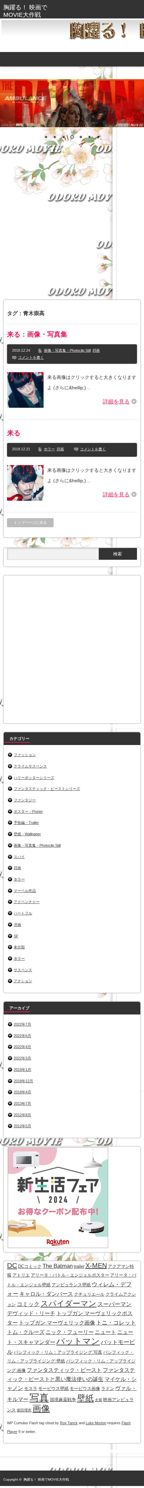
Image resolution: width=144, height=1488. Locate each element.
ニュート (105, 1332)
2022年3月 (22, 1058)
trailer (79, 1266)
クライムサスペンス (30, 766)
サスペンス (23, 970)
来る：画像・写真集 (37, 334)
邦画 (96, 350)
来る (13, 433)
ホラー (49, 449)
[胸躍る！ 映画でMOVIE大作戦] (32, 11)
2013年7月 (22, 1103)
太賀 (98, 1400)
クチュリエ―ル (89, 1294)
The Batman (58, 1265)
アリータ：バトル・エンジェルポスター (70, 1275)
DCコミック (30, 1266)
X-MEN (96, 1265)
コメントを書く (31, 357)
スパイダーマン (68, 1303)
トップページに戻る (30, 522)
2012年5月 (22, 1126)
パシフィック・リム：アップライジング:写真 (58, 1352)
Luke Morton (96, 1423)
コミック (28, 1304)
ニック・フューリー (70, 1332)
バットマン (78, 1341)
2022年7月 (22, 1024)
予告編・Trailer (26, 823)
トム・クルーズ (26, 1332)
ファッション (25, 755)
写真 (39, 1397)
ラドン (107, 1388)
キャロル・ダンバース (46, 1294)
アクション (23, 981)
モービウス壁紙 (53, 1388)
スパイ (19, 857)
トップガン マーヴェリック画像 (57, 1323)
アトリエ (21, 1275)
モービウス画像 (85, 1388)
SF (16, 936)
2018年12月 (23, 1081)
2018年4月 (22, 1092)
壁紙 (85, 1398)
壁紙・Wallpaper (27, 834)
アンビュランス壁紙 (71, 1284)
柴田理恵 (24, 1410)
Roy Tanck (69, 1423)
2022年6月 (22, 1036)
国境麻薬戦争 (63, 1399)
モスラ (30, 1388)
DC (12, 1265)
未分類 (19, 947)
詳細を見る (116, 401)
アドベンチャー (27, 902)
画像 (41, 1408)
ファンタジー (25, 800)
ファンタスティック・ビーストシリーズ (47, 789)
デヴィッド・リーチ (31, 1313)
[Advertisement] (72, 226)
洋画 (17, 925)
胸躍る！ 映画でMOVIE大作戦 (46, 1479)
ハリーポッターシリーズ (34, 778)
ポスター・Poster (28, 811)
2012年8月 (22, 1115)
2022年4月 (22, 1047)
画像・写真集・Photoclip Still (67, 350)
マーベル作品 (25, 891)
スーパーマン (114, 1304)
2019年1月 (22, 1070)
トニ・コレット (116, 1322)
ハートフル (23, 913)
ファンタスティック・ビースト (64, 1370)
